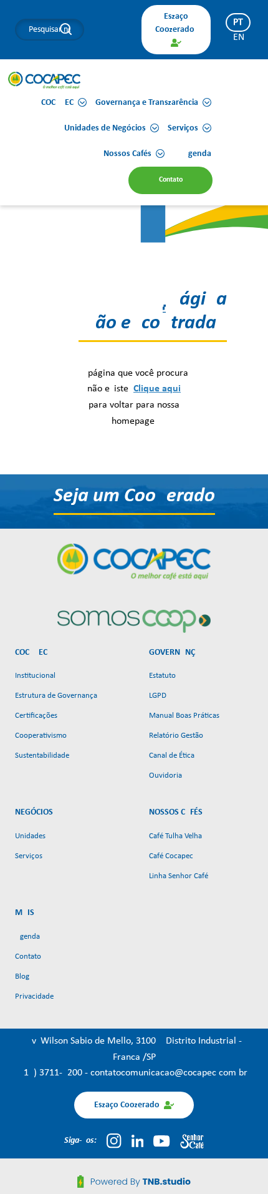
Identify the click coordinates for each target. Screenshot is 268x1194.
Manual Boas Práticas (184, 716)
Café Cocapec (171, 856)
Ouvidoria (165, 775)
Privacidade (34, 996)
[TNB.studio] (134, 1182)
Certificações (36, 716)
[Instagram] (114, 1140)
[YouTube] (161, 1140)
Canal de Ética (171, 755)
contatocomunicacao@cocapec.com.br (168, 1073)
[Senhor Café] (192, 1140)
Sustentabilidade (42, 755)
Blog (22, 976)
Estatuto (162, 676)
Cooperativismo (41, 736)
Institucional (35, 676)
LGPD (157, 696)
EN (238, 37)
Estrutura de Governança (56, 696)
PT (238, 22)
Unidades (30, 836)
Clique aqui (157, 389)
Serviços (28, 856)
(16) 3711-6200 (53, 1073)
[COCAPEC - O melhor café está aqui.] (44, 80)
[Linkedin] (138, 1140)
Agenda (27, 936)
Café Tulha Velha (175, 836)
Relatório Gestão (176, 736)
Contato (28, 956)
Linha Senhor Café (178, 876)
